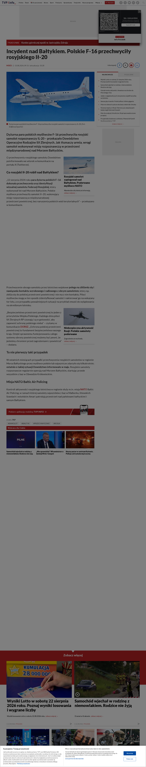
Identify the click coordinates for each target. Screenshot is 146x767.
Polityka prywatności (23, 763)
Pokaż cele (129, 759)
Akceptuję (130, 753)
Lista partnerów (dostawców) (74, 758)
